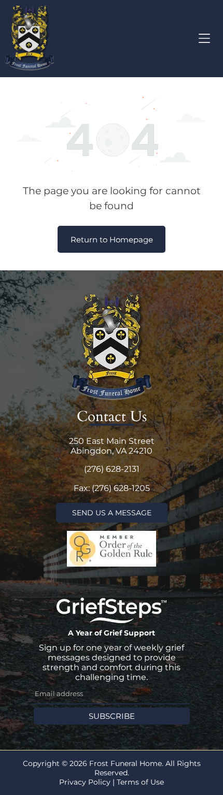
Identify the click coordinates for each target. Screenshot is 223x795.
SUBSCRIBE (112, 716)
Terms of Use (140, 782)
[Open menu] (204, 38)
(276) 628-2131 (112, 469)
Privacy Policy (84, 782)
